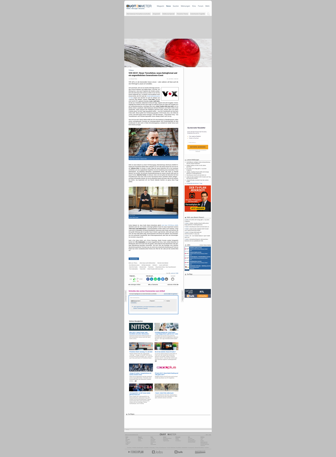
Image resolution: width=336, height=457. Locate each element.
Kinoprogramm (191, 447)
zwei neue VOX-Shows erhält (170, 225)
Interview (140, 440)
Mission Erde (143, 267)
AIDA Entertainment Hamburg (200, 267)
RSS (126, 438)
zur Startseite (154, 284)
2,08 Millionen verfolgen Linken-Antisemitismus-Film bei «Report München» (198, 162)
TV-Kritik (177, 439)
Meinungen (185, 6)
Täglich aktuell (166, 440)
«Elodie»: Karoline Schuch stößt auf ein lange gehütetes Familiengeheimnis (197, 172)
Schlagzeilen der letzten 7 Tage (194, 183)
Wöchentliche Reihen (167, 438)
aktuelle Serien (185, 447)
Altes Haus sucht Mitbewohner (147, 263)
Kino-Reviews (178, 440)
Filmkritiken (146, 447)
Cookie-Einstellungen (205, 444)
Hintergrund (140, 438)
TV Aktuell (134, 447)
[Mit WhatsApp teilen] (155, 279)
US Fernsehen (152, 447)
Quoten (176, 6)
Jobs (202, 439)
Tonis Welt (142, 269)
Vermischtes (153, 439)
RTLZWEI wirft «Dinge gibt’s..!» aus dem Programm (196, 169)
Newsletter (128, 439)
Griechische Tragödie (197, 14)
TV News (157, 447)
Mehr (207, 6)
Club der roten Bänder (162, 263)
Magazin (160, 6)
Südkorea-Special (168, 14)
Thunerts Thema (182, 14)
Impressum (203, 445)
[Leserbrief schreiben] (173, 279)
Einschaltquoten (162, 447)
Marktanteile (165, 439)
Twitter (127, 444)
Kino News (129, 447)
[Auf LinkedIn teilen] (163, 279)
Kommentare (134, 259)
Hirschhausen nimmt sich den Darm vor (196, 175)
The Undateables (133, 269)
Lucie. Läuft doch (163, 265)
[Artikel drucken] (166, 279)
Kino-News (190, 438)
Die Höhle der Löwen (134, 265)
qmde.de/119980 (174, 273)
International (153, 442)
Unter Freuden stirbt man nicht (155, 269)
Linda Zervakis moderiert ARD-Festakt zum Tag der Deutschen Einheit (198, 177)
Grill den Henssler (146, 265)
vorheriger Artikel (135, 284)
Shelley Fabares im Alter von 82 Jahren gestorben (196, 166)
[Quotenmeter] (139, 7)
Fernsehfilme (178, 447)
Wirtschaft (153, 440)
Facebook (128, 443)
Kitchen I (155, 265)
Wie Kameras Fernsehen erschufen (138, 14)
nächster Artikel (172, 284)
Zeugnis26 (156, 14)
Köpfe (152, 443)
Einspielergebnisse (192, 440)
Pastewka (150, 267)
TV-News (152, 438)
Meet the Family (133, 267)
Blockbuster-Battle (191, 442)
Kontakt (202, 440)
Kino (194, 6)
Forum (200, 6)
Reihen (139, 439)
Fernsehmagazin (140, 447)
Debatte (177, 438)
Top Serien (206, 447)
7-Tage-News (128, 442)
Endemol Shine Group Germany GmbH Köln (199, 249)
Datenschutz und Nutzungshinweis (204, 442)
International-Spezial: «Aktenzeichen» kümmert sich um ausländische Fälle (196, 240)
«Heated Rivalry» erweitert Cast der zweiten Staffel (197, 180)
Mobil (127, 440)
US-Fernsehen (153, 444)
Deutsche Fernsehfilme (199, 447)
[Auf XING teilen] (159, 279)
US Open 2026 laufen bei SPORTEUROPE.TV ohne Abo (193, 233)
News (168, 6)
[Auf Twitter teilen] (151, 279)
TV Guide (168, 447)
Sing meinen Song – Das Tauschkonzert (166, 267)
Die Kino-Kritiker (191, 439)
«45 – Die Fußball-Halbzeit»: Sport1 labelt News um (197, 236)
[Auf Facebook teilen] (148, 279)
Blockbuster (173, 447)
